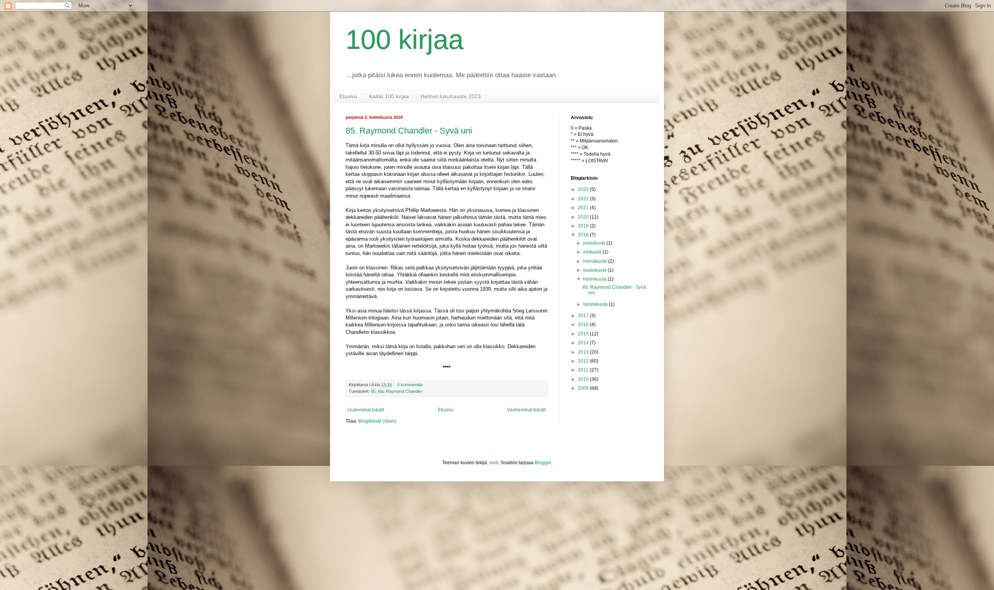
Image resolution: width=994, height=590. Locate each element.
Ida (381, 391)
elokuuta (593, 252)
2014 (584, 342)
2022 (584, 198)
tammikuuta (596, 304)
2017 (584, 315)
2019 (584, 226)
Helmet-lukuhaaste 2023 (451, 96)
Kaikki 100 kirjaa (389, 96)
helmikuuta (595, 279)
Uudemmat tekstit (366, 410)
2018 (584, 235)
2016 (584, 324)
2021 (584, 207)
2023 (584, 189)
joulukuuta (594, 243)
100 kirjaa (405, 39)
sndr (493, 462)
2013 (584, 352)
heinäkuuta (595, 261)
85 (373, 391)
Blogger (543, 462)
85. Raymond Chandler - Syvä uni (409, 130)
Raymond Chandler (404, 391)
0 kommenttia (409, 384)
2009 (584, 388)
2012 (584, 361)
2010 (584, 379)
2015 (584, 334)
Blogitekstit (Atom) (377, 421)
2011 (584, 370)
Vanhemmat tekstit (526, 410)
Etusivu (348, 96)
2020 (584, 217)
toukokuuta (595, 270)
